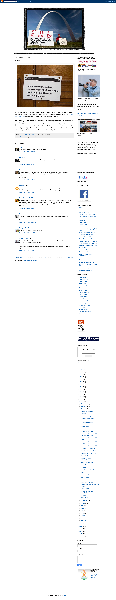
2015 (81, 397)
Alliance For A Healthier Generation (87, 459)
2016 (81, 394)
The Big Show (85, 426)
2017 (81, 392)
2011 (81, 526)
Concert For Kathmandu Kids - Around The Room (89, 434)
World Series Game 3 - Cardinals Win (87, 423)
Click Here (80, 362)
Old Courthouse (24, 137)
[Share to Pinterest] (49, 134)
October (83, 409)
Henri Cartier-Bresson (85, 301)
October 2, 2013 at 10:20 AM (27, 222)
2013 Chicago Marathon (88, 462)
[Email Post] (38, 134)
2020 (81, 384)
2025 (81, 372)
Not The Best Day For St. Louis (90, 416)
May (82, 510)
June (82, 508)
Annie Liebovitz (83, 279)
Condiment (84, 429)
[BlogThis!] (44, 134)
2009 (81, 531)
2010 (81, 528)
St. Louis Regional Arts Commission (85, 254)
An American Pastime (87, 474)
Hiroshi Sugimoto (84, 303)
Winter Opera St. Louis (85, 270)
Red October (84, 467)
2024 (81, 374)
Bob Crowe (25, 134)
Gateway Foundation (85, 226)
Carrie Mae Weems (84, 285)
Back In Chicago (85, 465)
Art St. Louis (82, 208)
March (83, 515)
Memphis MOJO (24, 228)
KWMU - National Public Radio (88, 232)
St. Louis (37, 137)
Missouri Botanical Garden (86, 237)
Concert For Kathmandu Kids (89, 446)
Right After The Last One (88, 448)
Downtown (82, 220)
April (82, 513)
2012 (81, 523)
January (83, 520)
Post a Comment (22, 254)
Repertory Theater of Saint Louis (88, 243)
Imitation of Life (85, 477)
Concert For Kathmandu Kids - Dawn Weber (89, 442)
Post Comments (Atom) (30, 260)
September (84, 500)
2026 (81, 369)
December (84, 404)
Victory (83, 472)
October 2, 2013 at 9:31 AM (27, 208)
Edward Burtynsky (84, 292)
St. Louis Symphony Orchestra (88, 257)
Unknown (22, 185)
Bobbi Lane (82, 283)
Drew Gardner (83, 290)
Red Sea (83, 413)
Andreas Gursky (83, 277)
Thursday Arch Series (87, 411)
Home (44, 257)
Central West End (84, 212)
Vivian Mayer (83, 316)
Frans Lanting (83, 294)
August (83, 503)
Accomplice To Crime (87, 482)
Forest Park (82, 222)
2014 (81, 399)
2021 (81, 382)
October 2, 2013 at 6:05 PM (27, 250)
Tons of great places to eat (86, 262)
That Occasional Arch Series (89, 451)
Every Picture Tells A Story (88, 469)
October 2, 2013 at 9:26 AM (27, 192)
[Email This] (42, 134)
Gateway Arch (83, 224)
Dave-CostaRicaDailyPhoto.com (29, 198)
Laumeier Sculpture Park (86, 234)
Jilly (20, 147)
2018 (81, 389)
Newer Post (19, 257)
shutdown (31, 137)
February (84, 518)
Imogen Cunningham (85, 305)
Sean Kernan (83, 314)
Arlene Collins (83, 281)
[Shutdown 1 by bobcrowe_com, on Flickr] (44, 108)
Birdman (22, 169)
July (82, 505)
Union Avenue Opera (85, 268)
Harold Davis (82, 298)
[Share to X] (46, 134)
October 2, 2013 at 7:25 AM (27, 180)
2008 (81, 533)
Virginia (21, 213)
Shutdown (83, 495)
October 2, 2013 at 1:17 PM (27, 232)
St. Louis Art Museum (85, 249)
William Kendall (24, 238)
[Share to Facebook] (48, 134)
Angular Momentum (86, 479)
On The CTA (84, 456)
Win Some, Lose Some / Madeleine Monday (88, 419)
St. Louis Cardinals (84, 252)
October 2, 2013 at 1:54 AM (27, 164)
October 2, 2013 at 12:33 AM (27, 152)
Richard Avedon (83, 309)
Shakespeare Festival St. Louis (88, 245)
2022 (81, 379)
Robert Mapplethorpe (85, 311)
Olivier (21, 157)
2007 (81, 536)
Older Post (70, 257)
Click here (80, 113)
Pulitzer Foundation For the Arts (88, 241)
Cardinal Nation (85, 488)
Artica (80, 210)
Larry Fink (82, 307)
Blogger (66, 595)
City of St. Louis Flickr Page (87, 214)
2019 (81, 387)
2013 (81, 401)
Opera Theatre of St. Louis (86, 239)
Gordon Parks (83, 296)
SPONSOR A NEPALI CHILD (95, 576)
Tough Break (84, 497)
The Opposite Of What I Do (88, 453)
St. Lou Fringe (83, 247)
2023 (81, 377)
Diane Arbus (82, 288)
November (84, 406)
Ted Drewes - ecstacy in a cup (87, 260)
